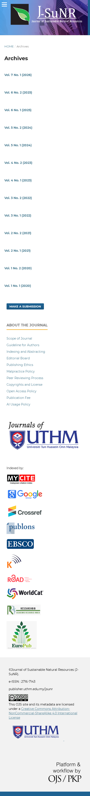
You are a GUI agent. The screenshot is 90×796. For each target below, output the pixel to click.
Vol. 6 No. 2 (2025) (18, 92)
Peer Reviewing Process (25, 378)
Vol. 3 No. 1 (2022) (17, 215)
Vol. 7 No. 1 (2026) (18, 75)
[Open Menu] (4, 4)
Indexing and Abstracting (26, 352)
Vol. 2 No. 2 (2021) (17, 233)
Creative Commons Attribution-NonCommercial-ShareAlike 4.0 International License (43, 713)
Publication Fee (18, 398)
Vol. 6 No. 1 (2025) (17, 110)
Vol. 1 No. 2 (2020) (18, 268)
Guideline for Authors (23, 345)
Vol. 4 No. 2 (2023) (18, 163)
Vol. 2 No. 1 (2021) (17, 251)
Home (9, 46)
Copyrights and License (24, 385)
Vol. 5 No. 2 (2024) (18, 128)
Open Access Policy (21, 391)
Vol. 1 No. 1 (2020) (17, 286)
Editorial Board (18, 358)
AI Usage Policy (18, 404)
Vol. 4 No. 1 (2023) (18, 180)
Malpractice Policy (21, 371)
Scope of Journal (19, 338)
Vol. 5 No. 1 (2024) (18, 145)
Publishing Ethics (20, 365)
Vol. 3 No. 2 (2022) (18, 198)
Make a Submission (25, 306)
